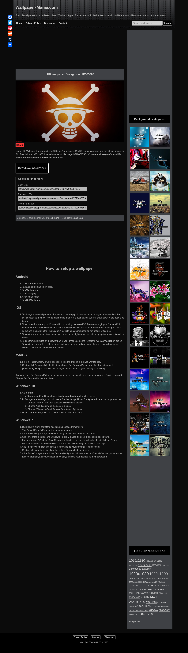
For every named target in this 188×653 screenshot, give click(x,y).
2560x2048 (161, 602)
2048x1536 (145, 589)
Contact (63, 23)
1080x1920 (137, 560)
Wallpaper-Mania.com (37, 7)
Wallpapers (134, 621)
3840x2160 (147, 614)
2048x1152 (154, 585)
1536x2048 (146, 569)
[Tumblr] (10, 39)
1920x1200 (158, 574)
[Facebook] (10, 17)
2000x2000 (142, 586)
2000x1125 (142, 582)
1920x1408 (144, 579)
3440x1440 (153, 610)
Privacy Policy (33, 23)
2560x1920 (151, 602)
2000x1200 (151, 582)
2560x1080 (134, 597)
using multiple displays (40, 368)
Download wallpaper (32, 168)
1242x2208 (145, 565)
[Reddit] (10, 33)
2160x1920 (134, 593)
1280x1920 (156, 565)
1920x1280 (134, 578)
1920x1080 (77, 218)
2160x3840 (143, 593)
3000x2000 (165, 607)
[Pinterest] (10, 28)
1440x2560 (135, 568)
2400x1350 (153, 593)
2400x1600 (163, 593)
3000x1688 (155, 607)
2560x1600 (137, 602)
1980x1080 (133, 582)
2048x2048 (158, 589)
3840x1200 (134, 614)
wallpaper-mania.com (91, 642)
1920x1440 (155, 578)
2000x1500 (133, 586)
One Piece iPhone (50, 218)
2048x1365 (134, 590)
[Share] (10, 44)
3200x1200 (133, 610)
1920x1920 (165, 579)
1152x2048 (133, 565)
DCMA (19, 145)
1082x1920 (149, 561)
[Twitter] (10, 22)
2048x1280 (165, 586)
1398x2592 (165, 565)
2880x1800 (144, 606)
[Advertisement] (70, 49)
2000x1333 (160, 582)
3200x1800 (143, 610)
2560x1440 (149, 597)
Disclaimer (49, 23)
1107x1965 (158, 561)
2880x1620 (133, 607)
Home (19, 23)
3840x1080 (164, 610)
